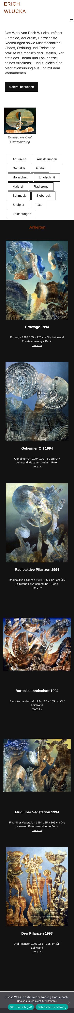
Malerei (18, 186)
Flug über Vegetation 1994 (37, 812)
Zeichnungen (22, 213)
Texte (38, 204)
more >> (37, 345)
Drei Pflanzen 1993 (37, 933)
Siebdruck (43, 195)
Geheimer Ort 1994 (37, 448)
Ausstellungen (47, 159)
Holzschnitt (20, 177)
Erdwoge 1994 (37, 327)
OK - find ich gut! (21, 1007)
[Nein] (69, 1002)
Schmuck (19, 195)
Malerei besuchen (21, 87)
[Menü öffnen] (71, 20)
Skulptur (18, 204)
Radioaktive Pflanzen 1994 (37, 570)
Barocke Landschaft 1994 (37, 691)
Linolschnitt (47, 177)
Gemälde (19, 168)
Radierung (41, 186)
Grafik (40, 168)
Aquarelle (19, 159)
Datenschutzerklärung (52, 1007)
